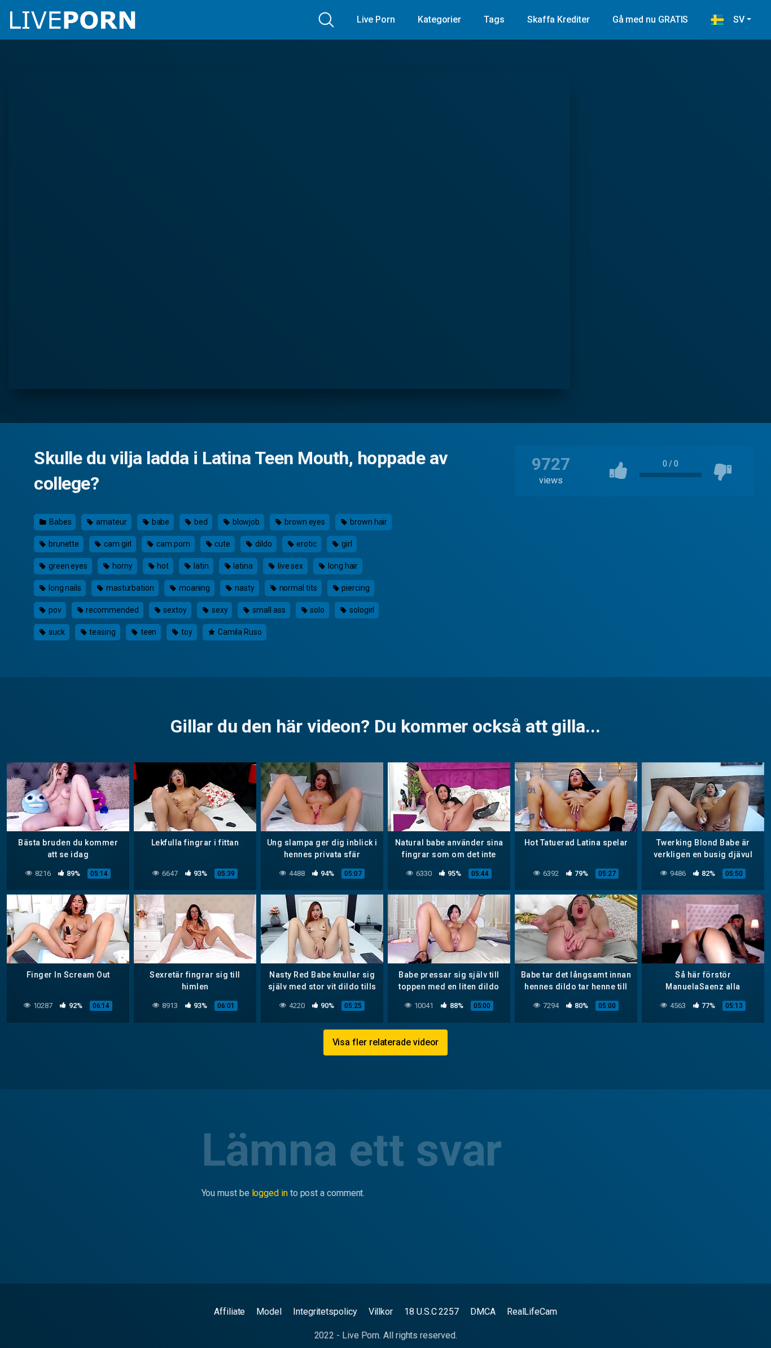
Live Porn (376, 19)
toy (185, 631)
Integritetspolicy (325, 1311)
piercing (355, 587)
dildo (262, 543)
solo (317, 609)
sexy (219, 609)
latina (241, 565)
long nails (64, 587)
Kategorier (439, 19)
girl (346, 543)
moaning (193, 587)
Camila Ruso (239, 631)
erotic (306, 543)
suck (56, 631)
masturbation (129, 587)
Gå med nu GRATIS (650, 19)
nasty (244, 587)
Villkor (381, 1311)
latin (200, 565)
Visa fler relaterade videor (385, 1042)
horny (122, 565)
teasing (101, 631)
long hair (342, 565)
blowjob (245, 521)
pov (54, 609)
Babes (59, 521)
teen (148, 631)
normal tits (297, 587)
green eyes (67, 565)
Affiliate (229, 1311)
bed (200, 521)
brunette (63, 543)
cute (222, 543)
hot (162, 565)
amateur (110, 521)
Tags (494, 19)
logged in (270, 1193)
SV (734, 19)
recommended (112, 609)
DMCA (483, 1311)
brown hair (367, 521)
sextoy (174, 609)
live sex (289, 565)
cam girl (117, 543)
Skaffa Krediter (558, 19)
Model (269, 1311)
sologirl (361, 609)
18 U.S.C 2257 (431, 1311)
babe (160, 521)
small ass (268, 609)
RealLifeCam (532, 1311)
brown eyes (304, 521)
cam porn (172, 543)
